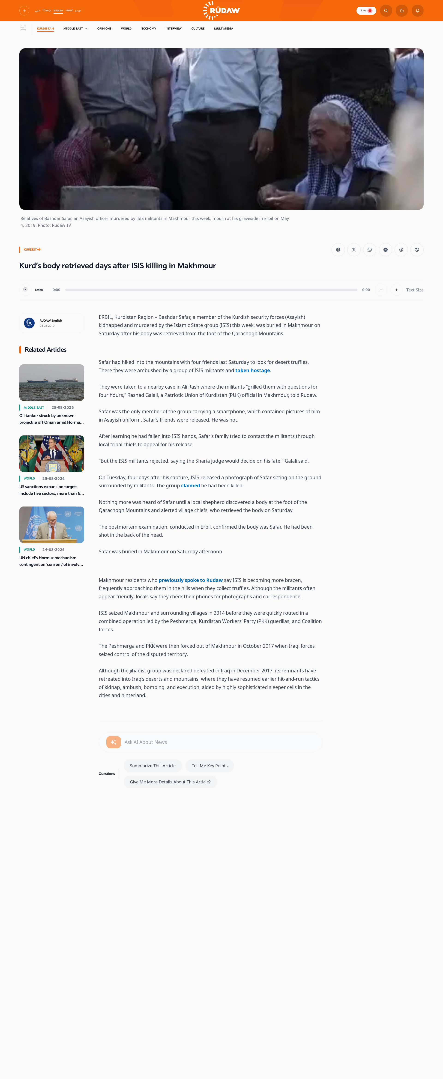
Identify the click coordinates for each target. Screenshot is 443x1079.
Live (363, 10)
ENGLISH (58, 10)
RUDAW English (51, 320)
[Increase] (397, 290)
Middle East (73, 28)
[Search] (386, 11)
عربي (37, 10)
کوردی (78, 10)
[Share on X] (354, 249)
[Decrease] (381, 290)
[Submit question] (113, 742)
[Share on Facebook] (338, 249)
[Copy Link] (417, 249)
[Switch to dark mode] (402, 11)
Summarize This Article (153, 765)
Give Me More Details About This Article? (170, 782)
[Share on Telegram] (385, 249)
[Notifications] (418, 11)
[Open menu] (23, 29)
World (126, 28)
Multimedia (223, 28)
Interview (174, 28)
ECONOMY (148, 28)
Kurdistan (45, 28)
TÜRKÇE (46, 10)
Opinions (104, 28)
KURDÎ (69, 10)
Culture (198, 28)
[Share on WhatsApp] (370, 249)
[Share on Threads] (401, 249)
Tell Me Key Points (210, 765)
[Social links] (24, 10)
